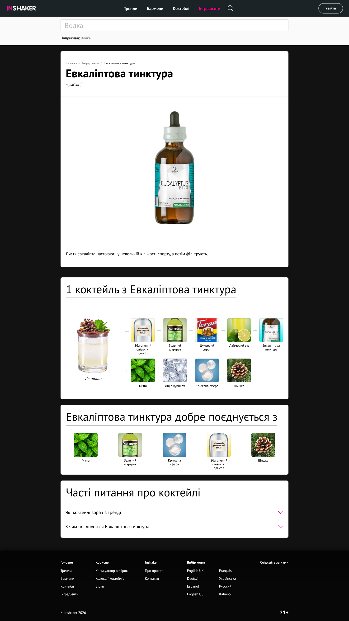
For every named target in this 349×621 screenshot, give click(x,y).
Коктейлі (181, 8)
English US (195, 594)
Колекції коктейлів (109, 578)
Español (193, 586)
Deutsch (193, 578)
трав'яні (72, 84)
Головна (71, 63)
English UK (195, 571)
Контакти (152, 578)
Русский (225, 586)
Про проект (154, 571)
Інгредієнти (210, 8)
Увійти (330, 8)
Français (225, 571)
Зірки (99, 586)
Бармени (155, 8)
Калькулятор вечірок (111, 571)
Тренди (130, 8)
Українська (227, 578)
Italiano (225, 594)
